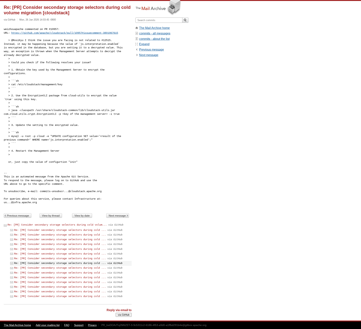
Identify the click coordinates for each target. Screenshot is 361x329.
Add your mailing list (48, 325)
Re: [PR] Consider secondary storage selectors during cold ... (60, 230)
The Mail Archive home (154, 28)
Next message (117, 215)
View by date (82, 215)
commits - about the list (154, 38)
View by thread (51, 215)
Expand (144, 44)
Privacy (92, 325)
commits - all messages (154, 33)
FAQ (66, 325)
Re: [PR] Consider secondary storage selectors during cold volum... (57, 224)
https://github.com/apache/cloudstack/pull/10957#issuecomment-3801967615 (64, 32)
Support (78, 325)
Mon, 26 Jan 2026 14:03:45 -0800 (37, 19)
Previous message (18, 215)
